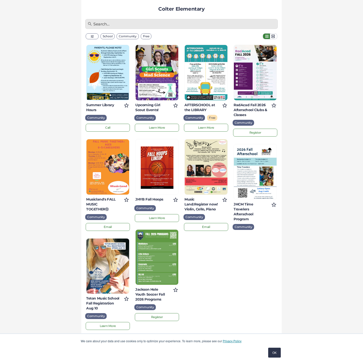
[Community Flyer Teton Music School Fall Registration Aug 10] (107, 266)
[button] (92, 36)
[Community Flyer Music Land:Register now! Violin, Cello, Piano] (206, 167)
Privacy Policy (232, 341)
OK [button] (274, 352)
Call (107, 127)
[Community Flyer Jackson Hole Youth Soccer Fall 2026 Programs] (157, 257)
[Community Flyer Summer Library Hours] (107, 73)
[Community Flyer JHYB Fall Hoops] (157, 167)
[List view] (273, 36)
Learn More (108, 326)
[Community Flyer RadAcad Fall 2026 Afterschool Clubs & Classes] (255, 73)
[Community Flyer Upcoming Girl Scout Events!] (157, 73)
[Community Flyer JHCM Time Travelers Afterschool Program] (255, 172)
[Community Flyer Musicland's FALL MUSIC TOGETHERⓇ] (107, 167)
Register (157, 317)
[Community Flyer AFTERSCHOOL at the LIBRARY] (206, 73)
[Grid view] (266, 36)
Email (108, 227)
